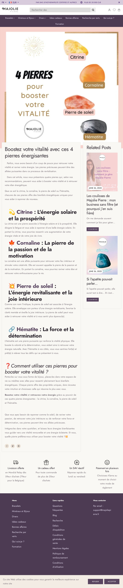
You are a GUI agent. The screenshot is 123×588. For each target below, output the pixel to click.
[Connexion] (109, 10)
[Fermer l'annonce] (119, 2)
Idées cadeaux (56, 18)
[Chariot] (119, 10)
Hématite (27, 329)
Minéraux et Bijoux (26, 18)
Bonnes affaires (72, 18)
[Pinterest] (19, 446)
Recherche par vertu (91, 18)
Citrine (25, 212)
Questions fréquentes (58, 508)
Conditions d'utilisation (58, 564)
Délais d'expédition (59, 527)
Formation (59, 24)
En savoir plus (92, 229)
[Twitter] (13, 446)
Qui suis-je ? (108, 18)
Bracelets (9, 18)
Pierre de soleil (35, 286)
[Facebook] (7, 446)
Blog (55, 515)
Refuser (95, 581)
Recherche (58, 520)
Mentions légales (61, 548)
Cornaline (28, 243)
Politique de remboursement (60, 555)
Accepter (112, 581)
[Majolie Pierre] (10, 10)
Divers (42, 18)
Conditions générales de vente (59, 539)
